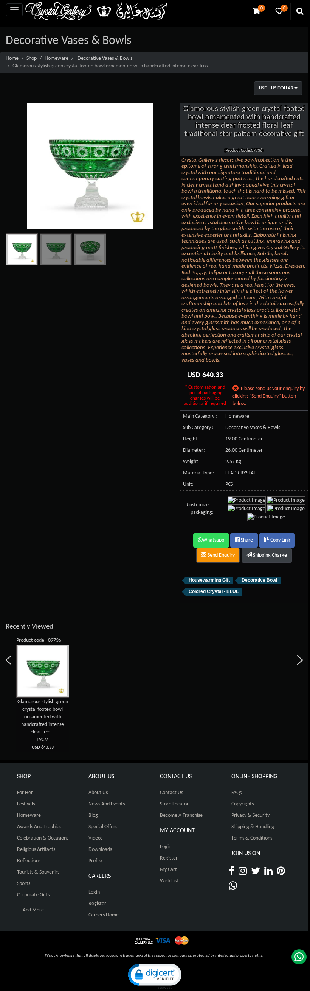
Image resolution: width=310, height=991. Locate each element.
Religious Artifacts (36, 849)
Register (97, 904)
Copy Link (279, 540)
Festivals (26, 804)
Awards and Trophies (39, 827)
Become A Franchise (181, 815)
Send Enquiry (220, 555)
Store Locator (174, 804)
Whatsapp (213, 540)
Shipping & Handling (252, 827)
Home (12, 58)
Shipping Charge (269, 555)
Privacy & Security (250, 815)
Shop (31, 58)
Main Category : (200, 416)
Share (246, 540)
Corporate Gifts (33, 895)
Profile (95, 861)
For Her (25, 793)
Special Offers (102, 827)
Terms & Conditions (251, 838)
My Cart (168, 869)
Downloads (100, 849)
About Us (98, 793)
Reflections (28, 861)
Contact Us (171, 793)
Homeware (56, 58)
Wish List (169, 881)
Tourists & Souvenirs (38, 872)
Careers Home (103, 915)
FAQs (236, 793)
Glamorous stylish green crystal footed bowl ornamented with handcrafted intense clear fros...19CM (42, 724)
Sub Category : (198, 428)
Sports (23, 883)
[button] (154, 975)
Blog (93, 815)
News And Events (106, 804)
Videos (95, 838)
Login (94, 892)
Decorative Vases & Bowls (105, 58)
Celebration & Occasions (42, 838)
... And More (30, 910)
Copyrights (242, 804)
